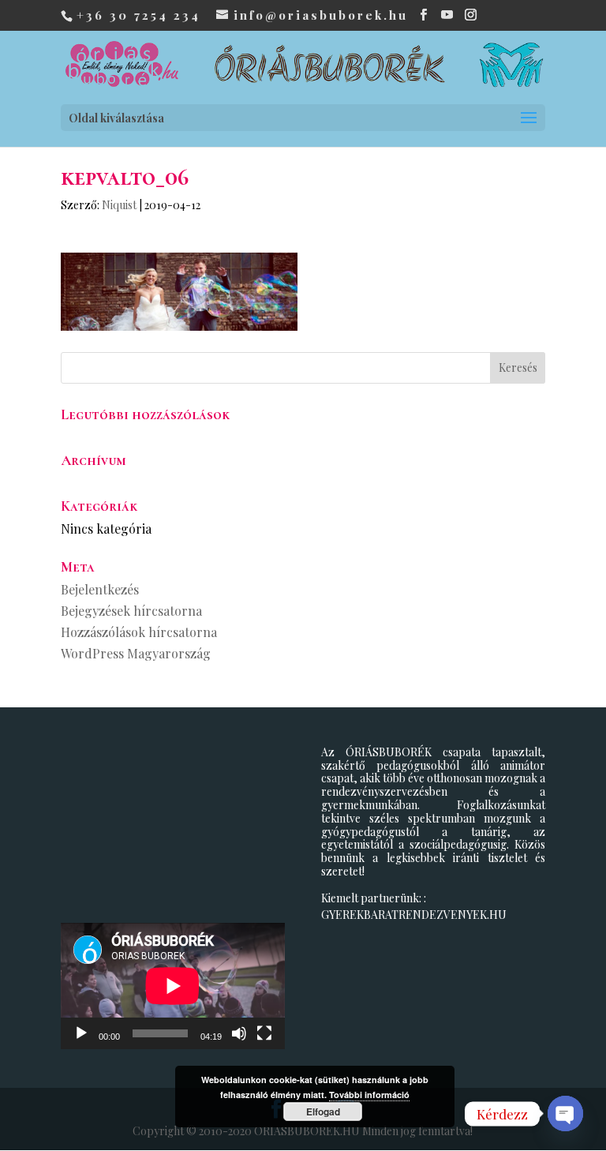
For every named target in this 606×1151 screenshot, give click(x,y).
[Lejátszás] (81, 1033)
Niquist (119, 204)
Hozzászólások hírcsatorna (139, 632)
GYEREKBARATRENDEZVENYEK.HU (414, 914)
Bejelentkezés (100, 589)
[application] (173, 986)
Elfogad (323, 1111)
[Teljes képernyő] (264, 1033)
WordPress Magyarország (136, 653)
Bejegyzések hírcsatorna (131, 610)
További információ (369, 1094)
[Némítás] (239, 1033)
